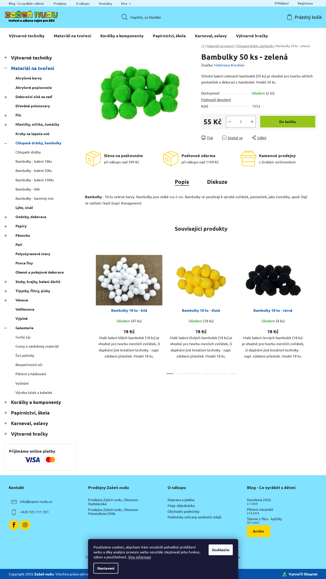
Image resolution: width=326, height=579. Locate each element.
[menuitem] (26, 35)
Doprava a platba (181, 500)
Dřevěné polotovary (32, 105)
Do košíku (287, 121)
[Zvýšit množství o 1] (252, 121)
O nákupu (82, 3)
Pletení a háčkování (30, 373)
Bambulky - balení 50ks (33, 170)
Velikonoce (24, 309)
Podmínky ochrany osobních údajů (195, 517)
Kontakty (105, 3)
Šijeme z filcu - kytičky (264, 519)
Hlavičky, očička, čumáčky (37, 124)
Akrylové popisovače (33, 87)
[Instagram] (25, 525)
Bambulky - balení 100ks (34, 180)
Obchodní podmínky (183, 511)
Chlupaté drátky (28, 152)
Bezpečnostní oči (28, 364)
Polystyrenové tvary (32, 253)
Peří (18, 244)
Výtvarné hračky (29, 434)
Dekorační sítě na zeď (33, 96)
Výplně (21, 318)
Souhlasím (220, 549)
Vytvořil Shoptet (303, 574)
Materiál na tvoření (32, 68)
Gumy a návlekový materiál (36, 346)
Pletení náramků (260, 509)
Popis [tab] (182, 181)
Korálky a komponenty (36, 402)
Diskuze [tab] (217, 181)
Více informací (139, 557)
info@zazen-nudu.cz (36, 501)
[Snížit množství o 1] (229, 121)
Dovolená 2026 (259, 500)
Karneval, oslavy (29, 423)
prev (88, 313)
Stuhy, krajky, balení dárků (37, 281)
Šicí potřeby (24, 355)
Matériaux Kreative (229, 65)
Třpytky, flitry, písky (32, 290)
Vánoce (21, 300)
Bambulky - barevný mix (34, 198)
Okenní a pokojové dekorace (39, 272)
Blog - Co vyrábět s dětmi (26, 3)
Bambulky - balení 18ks (33, 161)
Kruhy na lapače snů (32, 133)
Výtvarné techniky (31, 58)
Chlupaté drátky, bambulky (38, 142)
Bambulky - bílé (27, 189)
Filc (18, 115)
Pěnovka (22, 235)
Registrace (305, 3)
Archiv (258, 531)
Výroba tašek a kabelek (33, 392)
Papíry (21, 226)
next (313, 313)
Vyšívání (22, 383)
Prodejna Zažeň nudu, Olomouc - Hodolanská (114, 502)
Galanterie (24, 327)
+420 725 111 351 (34, 512)
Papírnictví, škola (30, 413)
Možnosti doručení (216, 99)
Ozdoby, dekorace (30, 216)
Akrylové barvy (28, 78)
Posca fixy (24, 263)
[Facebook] (14, 525)
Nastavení (105, 568)
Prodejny (60, 3)
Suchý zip (22, 337)
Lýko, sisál (24, 207)
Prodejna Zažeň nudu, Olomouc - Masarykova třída (114, 511)
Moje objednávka (181, 506)
